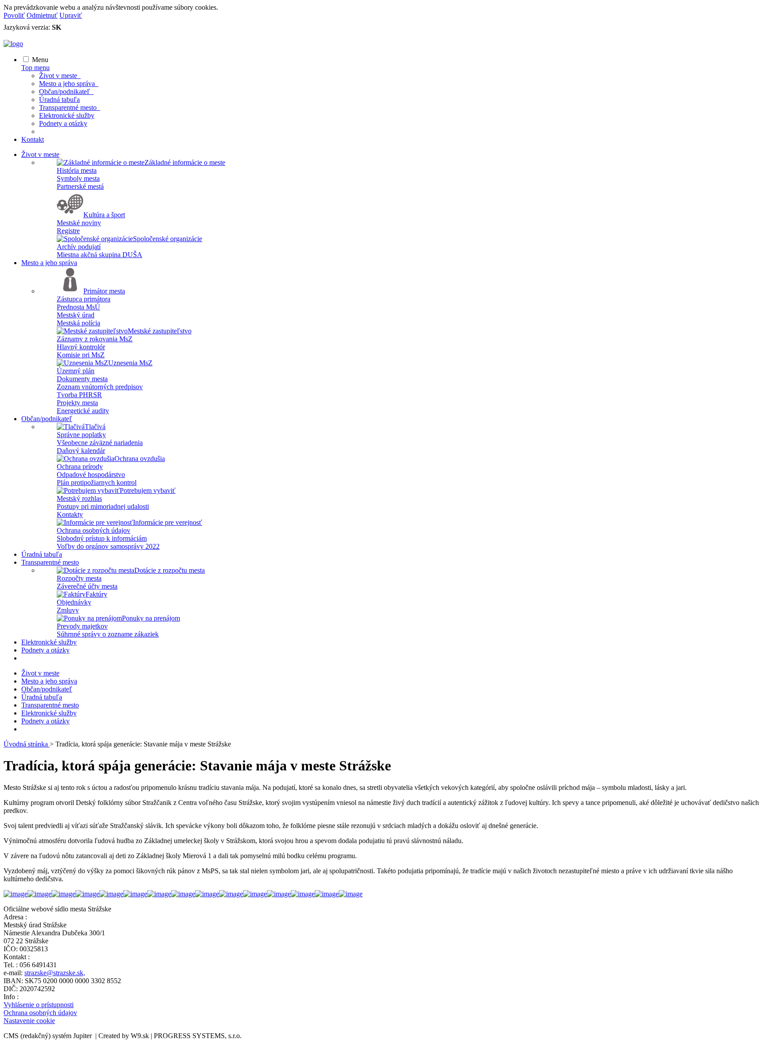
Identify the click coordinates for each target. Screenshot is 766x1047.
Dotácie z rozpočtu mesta (169, 570)
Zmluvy (68, 610)
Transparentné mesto (69, 107)
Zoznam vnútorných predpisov (100, 387)
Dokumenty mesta (82, 379)
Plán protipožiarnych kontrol (97, 482)
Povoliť (14, 15)
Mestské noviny (79, 223)
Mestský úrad (75, 315)
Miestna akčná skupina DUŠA (99, 254)
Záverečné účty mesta (87, 586)
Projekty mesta (77, 402)
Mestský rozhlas (79, 498)
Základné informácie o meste (185, 162)
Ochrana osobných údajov (93, 530)
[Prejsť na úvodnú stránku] (13, 43)
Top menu (35, 67)
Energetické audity (83, 410)
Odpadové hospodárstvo (91, 474)
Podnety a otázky (63, 123)
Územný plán (75, 371)
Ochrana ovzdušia (139, 458)
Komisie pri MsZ (81, 355)
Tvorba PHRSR (79, 394)
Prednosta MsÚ (78, 307)
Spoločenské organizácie (167, 238)
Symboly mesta (78, 178)
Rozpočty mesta (79, 578)
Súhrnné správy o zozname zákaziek (108, 634)
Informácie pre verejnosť (167, 522)
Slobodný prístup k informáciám (102, 538)
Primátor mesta (104, 291)
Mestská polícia (78, 323)
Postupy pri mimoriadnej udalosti (103, 506)
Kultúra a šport (104, 215)
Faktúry (96, 594)
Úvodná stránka (27, 744)
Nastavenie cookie (29, 1020)
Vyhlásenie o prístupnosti (39, 1004)
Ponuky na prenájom (151, 618)
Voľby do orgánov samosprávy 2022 (108, 546)
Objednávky (74, 602)
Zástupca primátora (83, 299)
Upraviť (70, 15)
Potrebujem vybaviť (148, 490)
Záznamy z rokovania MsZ (95, 339)
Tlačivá (95, 426)
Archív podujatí (79, 246)
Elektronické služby (66, 115)
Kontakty (70, 514)
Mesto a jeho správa (68, 83)
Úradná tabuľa (59, 99)
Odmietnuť (42, 15)
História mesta (77, 170)
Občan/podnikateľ (66, 91)
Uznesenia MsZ (130, 363)
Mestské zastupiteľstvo (160, 331)
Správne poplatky (81, 434)
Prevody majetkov (82, 626)
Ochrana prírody (80, 466)
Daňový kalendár (81, 450)
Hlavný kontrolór (81, 347)
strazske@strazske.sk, (54, 973)
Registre (68, 230)
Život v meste (60, 75)
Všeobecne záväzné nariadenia (100, 442)
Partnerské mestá (80, 186)
